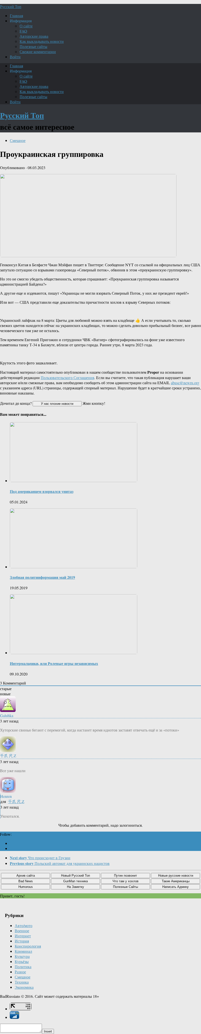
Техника (22, 982)
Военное (22, 930)
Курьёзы (22, 961)
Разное (20, 971)
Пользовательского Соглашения (67, 377)
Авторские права (34, 36)
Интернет (23, 935)
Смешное (17, 140)
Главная (16, 15)
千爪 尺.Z (16, 801)
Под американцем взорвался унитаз (41, 491)
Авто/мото (23, 925)
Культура (22, 956)
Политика (23, 966)
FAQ (23, 31)
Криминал (23, 951)
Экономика (24, 987)
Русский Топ (10, 6)
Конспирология (28, 946)
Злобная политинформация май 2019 (42, 577)
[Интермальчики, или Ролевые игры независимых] (73, 652)
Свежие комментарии (38, 51)
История (22, 940)
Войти (15, 56)
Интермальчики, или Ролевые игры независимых (54, 663)
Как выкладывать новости (42, 41)
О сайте (26, 25)
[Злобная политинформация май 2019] (73, 566)
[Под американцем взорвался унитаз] (73, 480)
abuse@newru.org (185, 382)
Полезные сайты (33, 46)
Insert (48, 1031)
